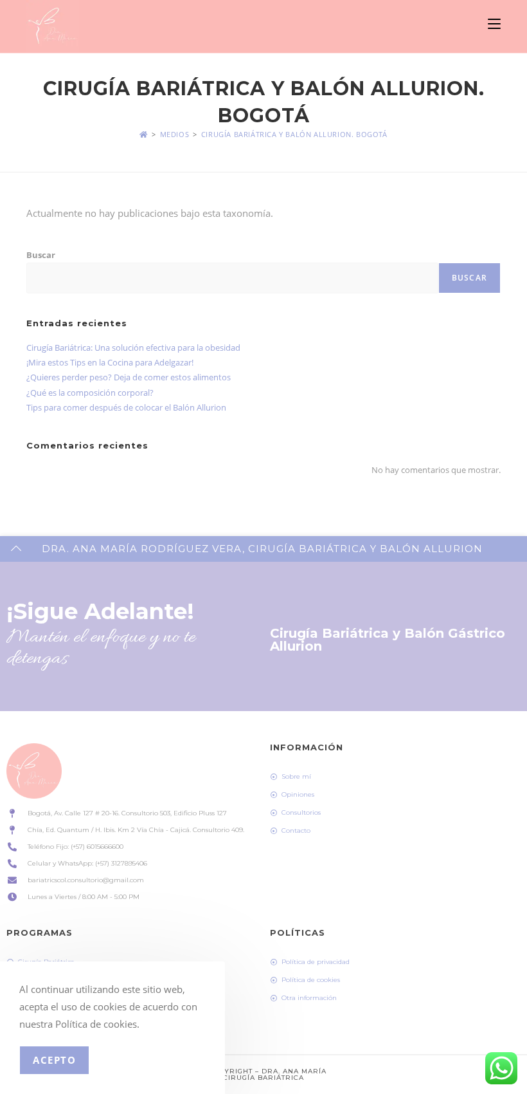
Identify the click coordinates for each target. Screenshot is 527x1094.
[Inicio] (143, 134)
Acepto (54, 1059)
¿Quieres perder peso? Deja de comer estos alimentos (128, 377)
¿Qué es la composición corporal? (90, 392)
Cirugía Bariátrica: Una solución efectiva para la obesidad (133, 347)
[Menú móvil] (494, 24)
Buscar (40, 255)
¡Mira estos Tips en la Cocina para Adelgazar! (109, 362)
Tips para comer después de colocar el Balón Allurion (126, 407)
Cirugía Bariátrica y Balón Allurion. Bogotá (294, 134)
